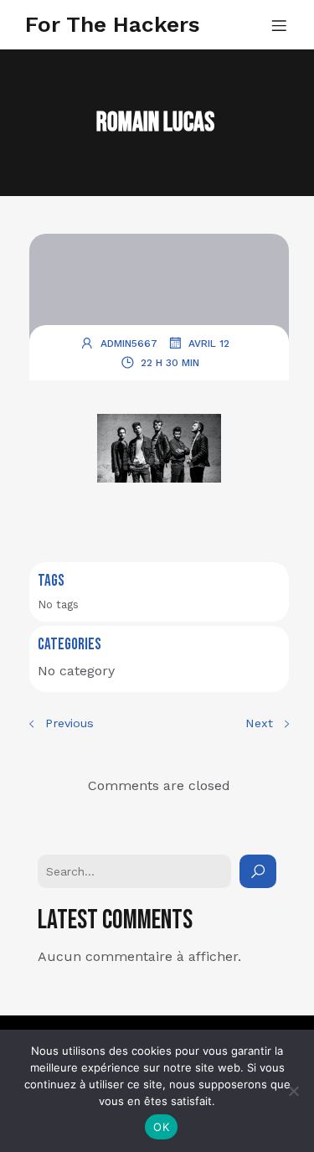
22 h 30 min (170, 363)
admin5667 (128, 343)
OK (161, 1127)
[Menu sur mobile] (279, 25)
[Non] (293, 1090)
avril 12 (208, 343)
